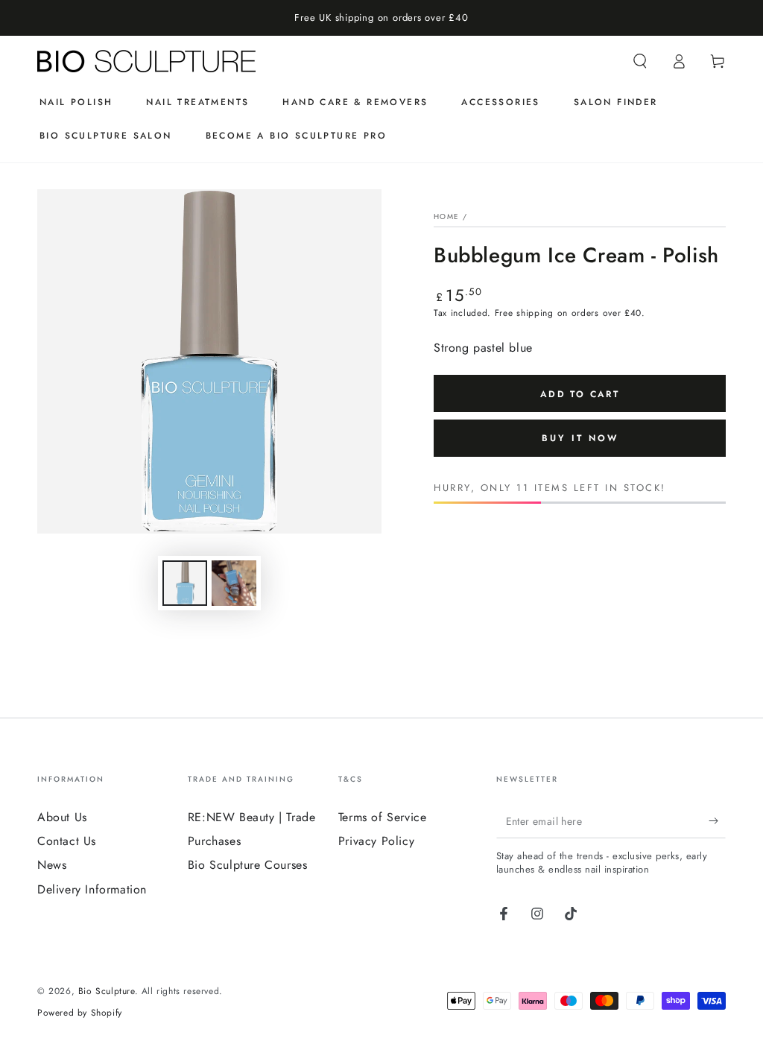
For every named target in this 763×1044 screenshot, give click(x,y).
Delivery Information (92, 889)
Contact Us (66, 841)
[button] (640, 61)
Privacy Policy (376, 841)
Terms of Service (382, 817)
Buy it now (580, 438)
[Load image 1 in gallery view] (184, 583)
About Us (62, 817)
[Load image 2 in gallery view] (234, 583)
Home (446, 216)
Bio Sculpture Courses (248, 864)
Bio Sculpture (106, 991)
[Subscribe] (717, 821)
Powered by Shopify (79, 1013)
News (51, 864)
